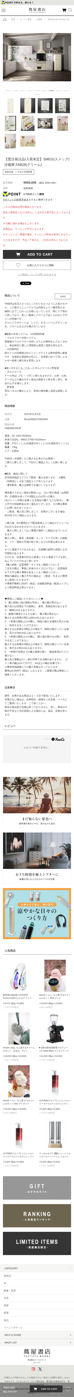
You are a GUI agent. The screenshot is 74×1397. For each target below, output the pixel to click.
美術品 (7, 1275)
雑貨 (6, 1305)
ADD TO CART (38, 254)
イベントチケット (13, 1327)
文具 (6, 1298)
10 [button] (37, 94)
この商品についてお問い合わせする (37, 274)
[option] (37, 57)
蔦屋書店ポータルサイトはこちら (37, 1361)
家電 (6, 1312)
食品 (6, 1320)
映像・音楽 (10, 1290)
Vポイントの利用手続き (16, 199)
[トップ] (5, 19)
